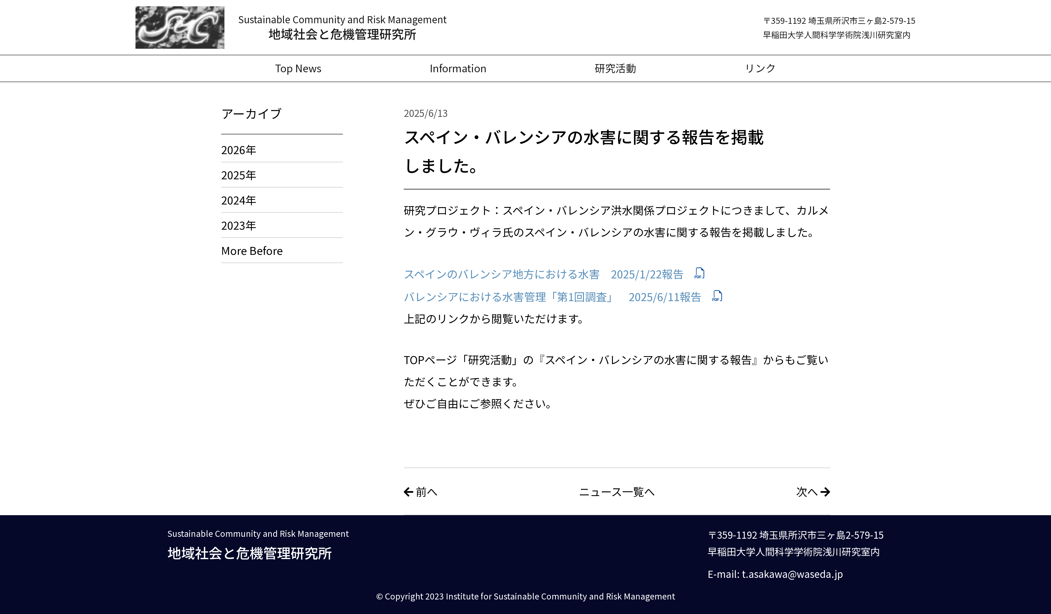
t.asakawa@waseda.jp (792, 574)
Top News (298, 67)
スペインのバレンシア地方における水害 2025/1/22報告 (544, 274)
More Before (252, 250)
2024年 (238, 200)
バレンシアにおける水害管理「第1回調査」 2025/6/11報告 (552, 296)
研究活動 (615, 67)
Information (458, 67)
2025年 (238, 175)
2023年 (238, 225)
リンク (760, 67)
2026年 (238, 149)
